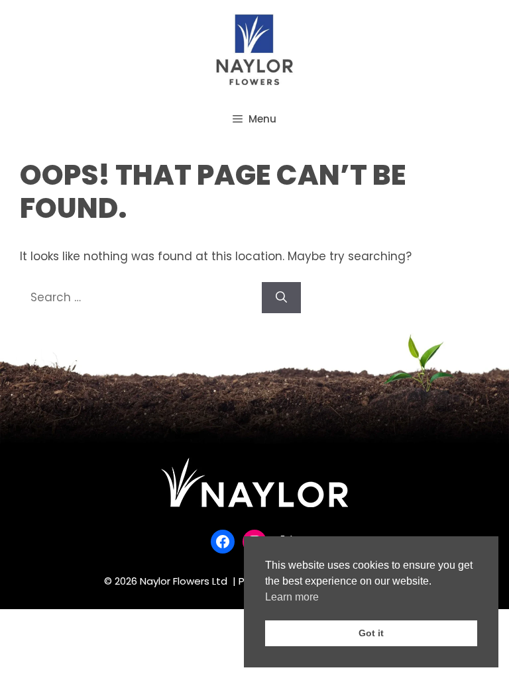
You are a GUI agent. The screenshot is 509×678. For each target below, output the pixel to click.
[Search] (281, 298)
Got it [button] (371, 633)
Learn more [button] (292, 597)
